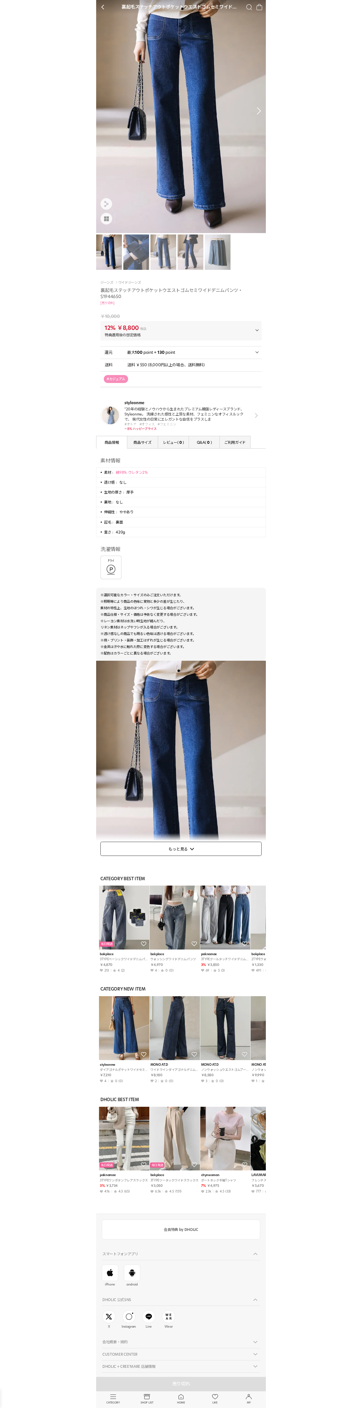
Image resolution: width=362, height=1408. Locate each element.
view (255, 415)
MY (249, 1402)
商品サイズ (142, 442)
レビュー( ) (173, 442)
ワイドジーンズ (129, 282)
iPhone (110, 1284)
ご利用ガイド (235, 442)
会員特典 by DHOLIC (181, 1229)
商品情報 (112, 442)
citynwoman (210, 1175)
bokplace (106, 954)
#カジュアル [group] (116, 378)
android (132, 1284)
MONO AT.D (159, 1065)
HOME (181, 1402)
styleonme (107, 1065)
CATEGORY (113, 1402)
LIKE (214, 1402)
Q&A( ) (204, 442)
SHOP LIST (147, 1402)
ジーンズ (106, 282)
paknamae (209, 954)
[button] (257, 111)
